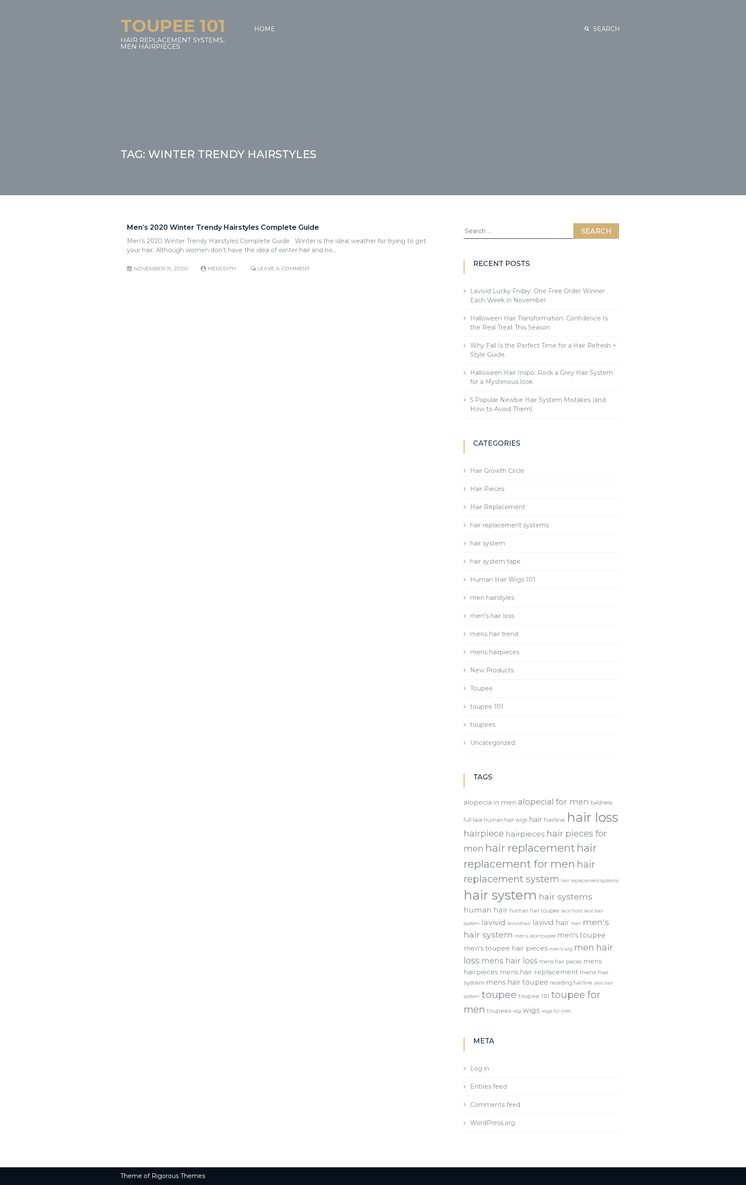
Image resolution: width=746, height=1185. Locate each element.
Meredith (222, 268)
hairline (554, 819)
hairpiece (484, 833)
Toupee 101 (172, 25)
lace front (571, 911)
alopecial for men (553, 802)
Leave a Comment (283, 268)
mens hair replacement (538, 972)
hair (535, 819)
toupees (482, 725)
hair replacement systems (509, 525)
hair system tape (495, 561)
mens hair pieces (560, 961)
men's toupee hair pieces (505, 948)
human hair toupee (534, 910)
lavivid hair (550, 922)
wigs (531, 1010)
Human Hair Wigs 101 (502, 579)
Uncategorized (492, 743)
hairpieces (525, 833)
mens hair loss (509, 961)
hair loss (592, 817)
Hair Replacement (497, 507)
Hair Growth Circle (497, 471)
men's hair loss (492, 616)
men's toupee (581, 935)
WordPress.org (492, 1123)
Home (264, 29)
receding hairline (571, 982)
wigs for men (556, 1011)
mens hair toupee (517, 982)
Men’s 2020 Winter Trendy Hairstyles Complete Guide (223, 227)
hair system (487, 543)
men (576, 923)
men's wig (560, 949)
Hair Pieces (487, 489)
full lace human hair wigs (495, 820)
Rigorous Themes (178, 1176)
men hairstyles (492, 598)
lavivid (493, 922)
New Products (492, 670)
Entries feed (488, 1086)
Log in (479, 1068)
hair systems (565, 896)
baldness (601, 802)
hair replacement (530, 847)
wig (517, 1011)
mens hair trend (494, 634)
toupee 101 (486, 706)
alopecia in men (490, 802)
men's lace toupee (535, 936)
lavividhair (519, 923)
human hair (486, 910)
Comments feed (495, 1105)
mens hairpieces (494, 652)
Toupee (481, 688)
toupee (499, 995)
